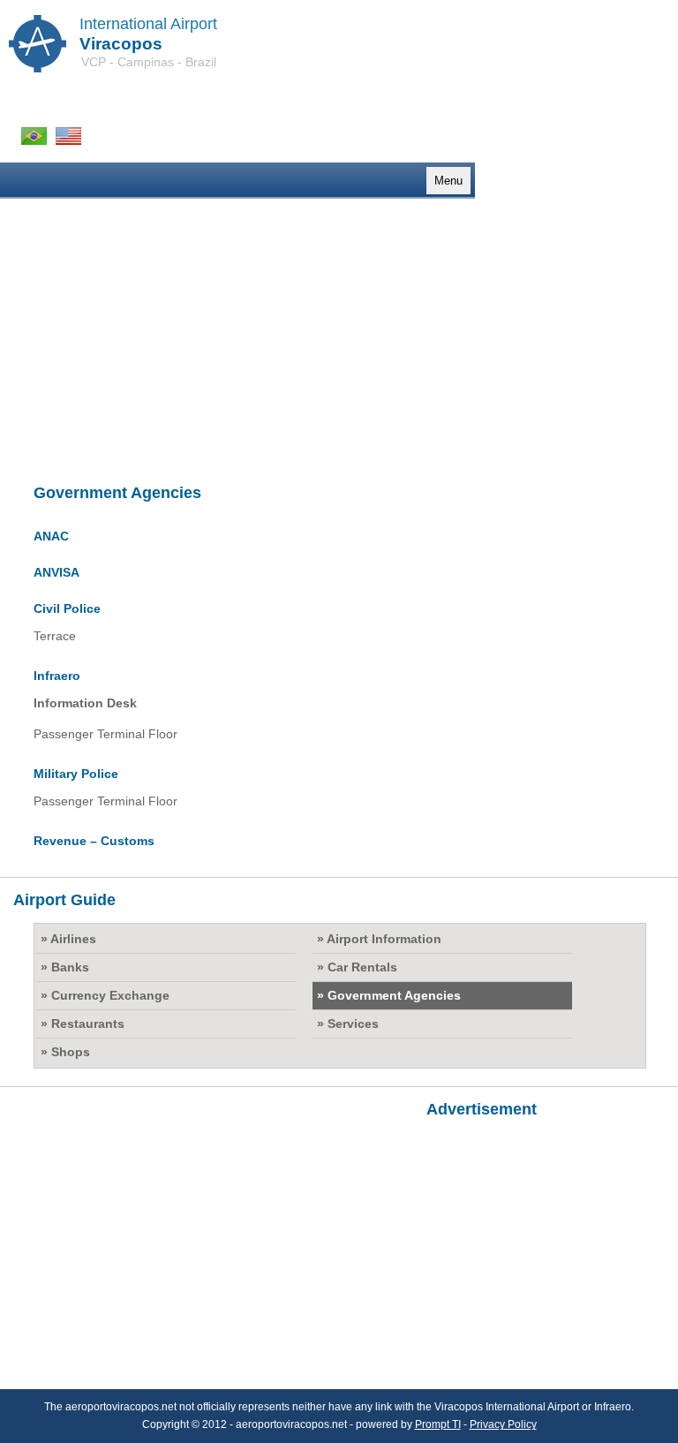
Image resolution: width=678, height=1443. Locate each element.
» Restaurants (82, 1023)
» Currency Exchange (105, 995)
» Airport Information (379, 939)
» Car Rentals (357, 967)
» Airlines (68, 939)
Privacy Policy (503, 1424)
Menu (448, 180)
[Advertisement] (339, 344)
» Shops (65, 1052)
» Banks (65, 967)
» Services (348, 1023)
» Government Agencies (389, 995)
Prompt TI (438, 1424)
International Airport (148, 24)
